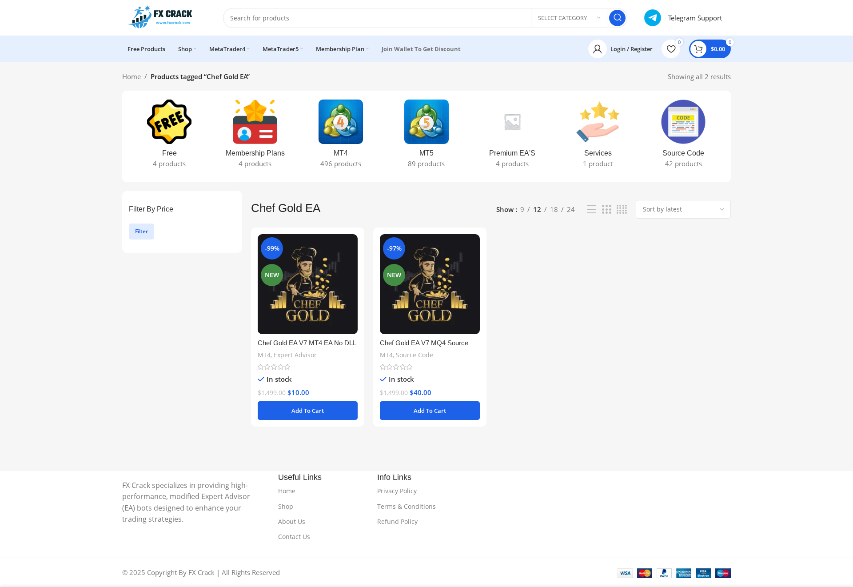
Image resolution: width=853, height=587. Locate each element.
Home (131, 76)
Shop (285, 506)
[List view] (591, 210)
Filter (141, 231)
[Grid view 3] (606, 210)
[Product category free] (169, 136)
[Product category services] (597, 136)
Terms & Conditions (406, 506)
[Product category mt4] (341, 136)
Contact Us (294, 536)
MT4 (264, 355)
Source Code (414, 355)
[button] (308, 410)
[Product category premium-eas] (512, 136)
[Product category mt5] (426, 136)
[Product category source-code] (683, 136)
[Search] (617, 18)
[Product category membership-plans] (255, 136)
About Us (291, 521)
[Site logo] (163, 16)
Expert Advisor (295, 355)
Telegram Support (695, 17)
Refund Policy (397, 521)
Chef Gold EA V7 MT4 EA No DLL (307, 343)
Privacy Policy (397, 491)
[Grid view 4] (622, 210)
